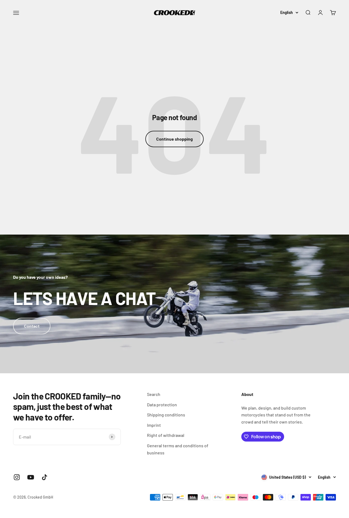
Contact (32, 325)
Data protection (162, 404)
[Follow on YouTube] (30, 477)
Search (153, 394)
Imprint (154, 425)
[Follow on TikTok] (44, 477)
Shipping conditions (166, 414)
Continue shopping (174, 138)
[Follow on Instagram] (16, 477)
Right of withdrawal (165, 435)
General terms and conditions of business (177, 449)
